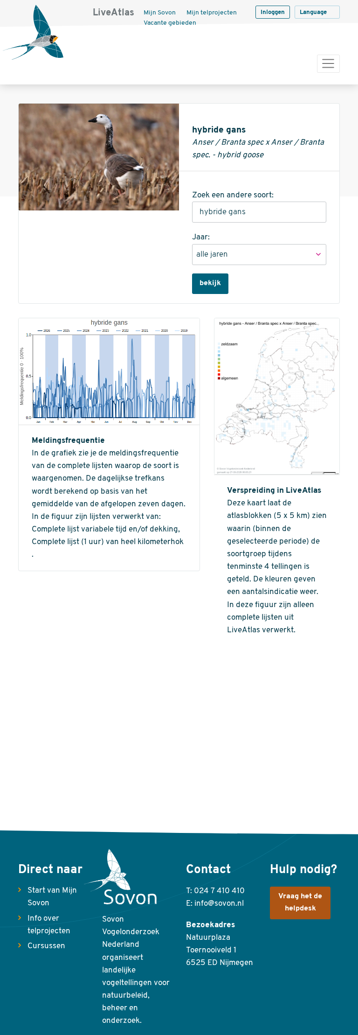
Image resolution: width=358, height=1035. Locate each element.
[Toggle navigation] (328, 64)
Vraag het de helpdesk (300, 902)
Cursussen (46, 946)
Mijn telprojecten (211, 12)
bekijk (210, 283)
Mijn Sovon (160, 12)
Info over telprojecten (49, 925)
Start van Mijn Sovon (52, 897)
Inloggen (273, 12)
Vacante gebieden (170, 23)
